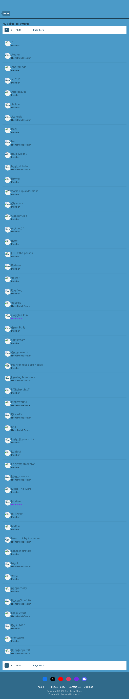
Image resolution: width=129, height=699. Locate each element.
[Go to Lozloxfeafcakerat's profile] (8, 465)
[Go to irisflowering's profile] (8, 403)
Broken (15, 178)
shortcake (17, 637)
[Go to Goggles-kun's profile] (8, 316)
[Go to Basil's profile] (8, 130)
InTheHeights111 (21, 389)
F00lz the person (22, 253)
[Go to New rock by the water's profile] (8, 540)
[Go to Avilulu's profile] (8, 105)
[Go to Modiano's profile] (8, 503)
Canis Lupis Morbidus (24, 191)
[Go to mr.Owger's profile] (8, 515)
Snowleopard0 (20, 650)
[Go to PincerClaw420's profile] (8, 602)
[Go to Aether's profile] (8, 56)
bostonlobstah (20, 166)
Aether (15, 54)
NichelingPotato (21, 550)
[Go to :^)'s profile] (8, 43)
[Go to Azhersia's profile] (8, 118)
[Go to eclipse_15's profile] (8, 230)
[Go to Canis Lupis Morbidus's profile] (8, 192)
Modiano (16, 501)
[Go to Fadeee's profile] (8, 267)
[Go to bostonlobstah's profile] (8, 168)
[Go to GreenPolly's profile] (8, 329)
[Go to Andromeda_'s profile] (8, 68)
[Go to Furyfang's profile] (8, 292)
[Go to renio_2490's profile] (8, 614)
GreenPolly (18, 327)
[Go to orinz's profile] (8, 577)
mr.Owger (17, 513)
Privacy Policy (57, 686)
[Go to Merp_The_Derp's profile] (8, 490)
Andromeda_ (19, 67)
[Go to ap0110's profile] (8, 81)
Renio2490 (18, 625)
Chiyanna (17, 203)
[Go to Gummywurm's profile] (8, 354)
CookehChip (19, 215)
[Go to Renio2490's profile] (8, 627)
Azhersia (17, 116)
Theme (40, 686)
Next (19, 30)
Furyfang (16, 290)
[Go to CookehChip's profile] (8, 217)
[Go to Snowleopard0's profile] (8, 651)
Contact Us (75, 686)
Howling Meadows (23, 377)
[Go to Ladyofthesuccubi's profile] (8, 440)
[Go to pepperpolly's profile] (8, 589)
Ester (14, 240)
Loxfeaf (16, 451)
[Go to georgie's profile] (8, 304)
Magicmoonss (20, 476)
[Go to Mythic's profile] (8, 527)
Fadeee (16, 265)
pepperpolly (19, 588)
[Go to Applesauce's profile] (8, 93)
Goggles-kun (19, 315)
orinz (14, 575)
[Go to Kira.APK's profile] (8, 416)
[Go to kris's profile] (8, 428)
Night (14, 563)
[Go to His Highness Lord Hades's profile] (8, 366)
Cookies (88, 686)
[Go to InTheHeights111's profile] (8, 391)
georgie (16, 302)
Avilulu (15, 104)
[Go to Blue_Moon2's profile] (8, 155)
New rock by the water (25, 538)
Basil (14, 129)
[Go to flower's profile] (8, 279)
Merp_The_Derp (21, 488)
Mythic (15, 526)
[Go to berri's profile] (8, 143)
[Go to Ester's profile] (8, 242)
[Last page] (26, 30)
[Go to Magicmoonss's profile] (8, 478)
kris (13, 426)
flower (15, 277)
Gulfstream (18, 340)
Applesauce (19, 91)
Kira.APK (17, 414)
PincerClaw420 (21, 600)
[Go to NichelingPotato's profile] (8, 552)
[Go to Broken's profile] (8, 180)
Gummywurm (19, 352)
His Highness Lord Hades (27, 364)
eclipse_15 (17, 228)
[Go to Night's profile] (8, 565)
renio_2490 (18, 612)
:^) (12, 42)
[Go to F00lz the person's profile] (8, 254)
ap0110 (15, 79)
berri (14, 141)
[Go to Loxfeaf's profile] (8, 453)
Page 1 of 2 (39, 30)
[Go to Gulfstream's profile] (8, 341)
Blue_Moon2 (19, 153)
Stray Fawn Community (23, 4)
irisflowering (19, 402)
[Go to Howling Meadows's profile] (8, 378)
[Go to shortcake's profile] (8, 639)
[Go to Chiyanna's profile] (8, 205)
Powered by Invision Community (64, 694)
